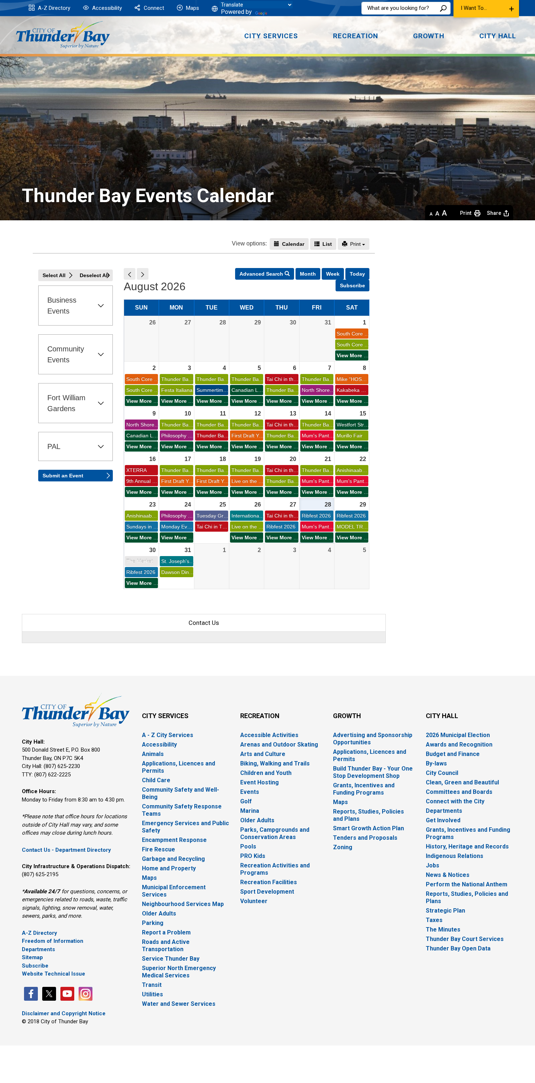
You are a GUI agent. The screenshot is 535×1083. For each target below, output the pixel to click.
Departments (38, 949)
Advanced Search (266, 274)
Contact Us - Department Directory (66, 850)
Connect (153, 8)
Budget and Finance (453, 754)
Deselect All (94, 275)
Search (443, 8)
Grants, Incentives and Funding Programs (364, 789)
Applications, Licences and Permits (178, 767)
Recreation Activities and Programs (275, 869)
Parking (152, 922)
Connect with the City (455, 801)
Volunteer (254, 901)
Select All (54, 275)
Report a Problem (166, 932)
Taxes (434, 920)
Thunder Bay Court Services (465, 939)
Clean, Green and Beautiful (462, 782)
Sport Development (267, 891)
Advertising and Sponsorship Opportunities (372, 739)
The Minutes (443, 929)
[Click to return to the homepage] (63, 33)
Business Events (61, 305)
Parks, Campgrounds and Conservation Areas (274, 833)
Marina (249, 810)
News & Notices (447, 874)
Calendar (294, 244)
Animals (153, 754)
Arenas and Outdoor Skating (279, 744)
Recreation (260, 716)
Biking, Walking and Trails (275, 763)
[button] (486, 9)
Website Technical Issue (53, 973)
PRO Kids (252, 855)
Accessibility (106, 8)
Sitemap (32, 957)
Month (308, 274)
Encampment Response (174, 839)
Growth (347, 716)
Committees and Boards (459, 791)
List (327, 244)
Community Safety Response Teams (182, 810)
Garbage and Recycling (173, 858)
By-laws (436, 763)
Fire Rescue (158, 849)
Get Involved (443, 820)
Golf (246, 801)
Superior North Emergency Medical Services (179, 972)
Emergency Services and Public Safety (185, 827)
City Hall (442, 716)
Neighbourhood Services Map (183, 904)
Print (358, 244)
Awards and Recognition (459, 744)
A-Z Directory (53, 8)
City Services (165, 716)
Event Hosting (259, 782)
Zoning (342, 847)
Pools (248, 846)
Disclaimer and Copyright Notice (64, 1013)
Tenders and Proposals (365, 837)
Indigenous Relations (454, 855)
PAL (53, 446)
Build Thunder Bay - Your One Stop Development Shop (373, 772)
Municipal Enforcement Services (174, 891)
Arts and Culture (262, 754)
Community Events (65, 354)
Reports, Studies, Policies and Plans (368, 815)
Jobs (432, 865)
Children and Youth (266, 772)
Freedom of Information (52, 941)
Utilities (152, 994)
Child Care (156, 780)
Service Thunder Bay (170, 958)
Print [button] (465, 213)
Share (494, 213)
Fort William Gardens (66, 403)
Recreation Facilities (268, 882)
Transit (152, 984)
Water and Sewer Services (178, 1003)
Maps (192, 8)
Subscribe (352, 285)
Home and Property (169, 868)
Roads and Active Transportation (166, 945)
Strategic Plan (445, 910)
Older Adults (159, 913)
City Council (442, 772)
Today (357, 274)
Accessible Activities (269, 735)
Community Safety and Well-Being (180, 793)
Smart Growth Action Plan (368, 828)
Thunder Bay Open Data (458, 948)
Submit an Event (63, 476)
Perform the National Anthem (466, 884)
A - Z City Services (167, 735)
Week (333, 274)
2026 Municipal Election (458, 735)
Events (249, 791)
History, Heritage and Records (467, 846)
